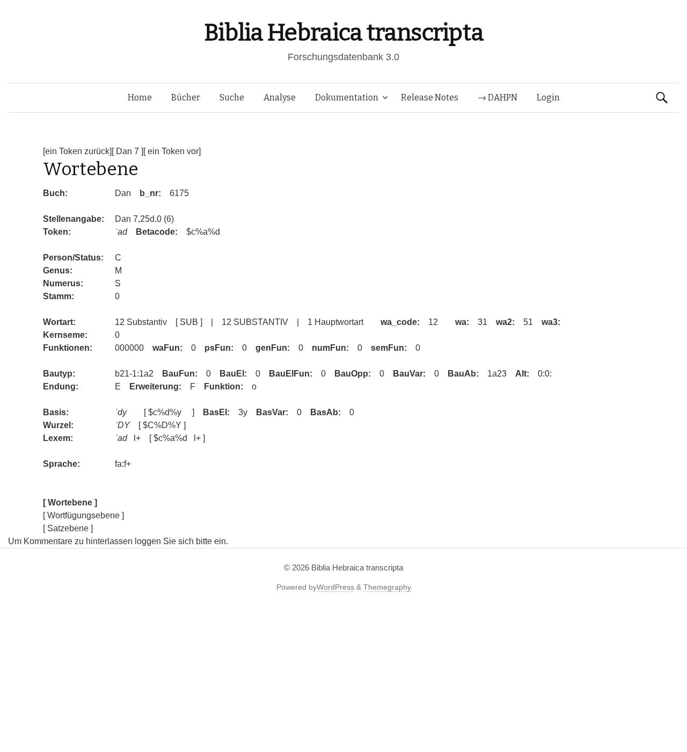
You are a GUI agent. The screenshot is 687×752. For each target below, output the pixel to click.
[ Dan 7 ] (127, 151)
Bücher (185, 97)
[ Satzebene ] (68, 528)
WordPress (335, 587)
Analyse (280, 97)
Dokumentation (346, 97)
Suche (232, 97)
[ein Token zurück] (77, 151)
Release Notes (429, 97)
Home (140, 97)
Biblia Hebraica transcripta (343, 32)
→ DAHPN (497, 97)
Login (548, 97)
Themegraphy (387, 587)
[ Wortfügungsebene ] (83, 515)
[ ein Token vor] (172, 151)
